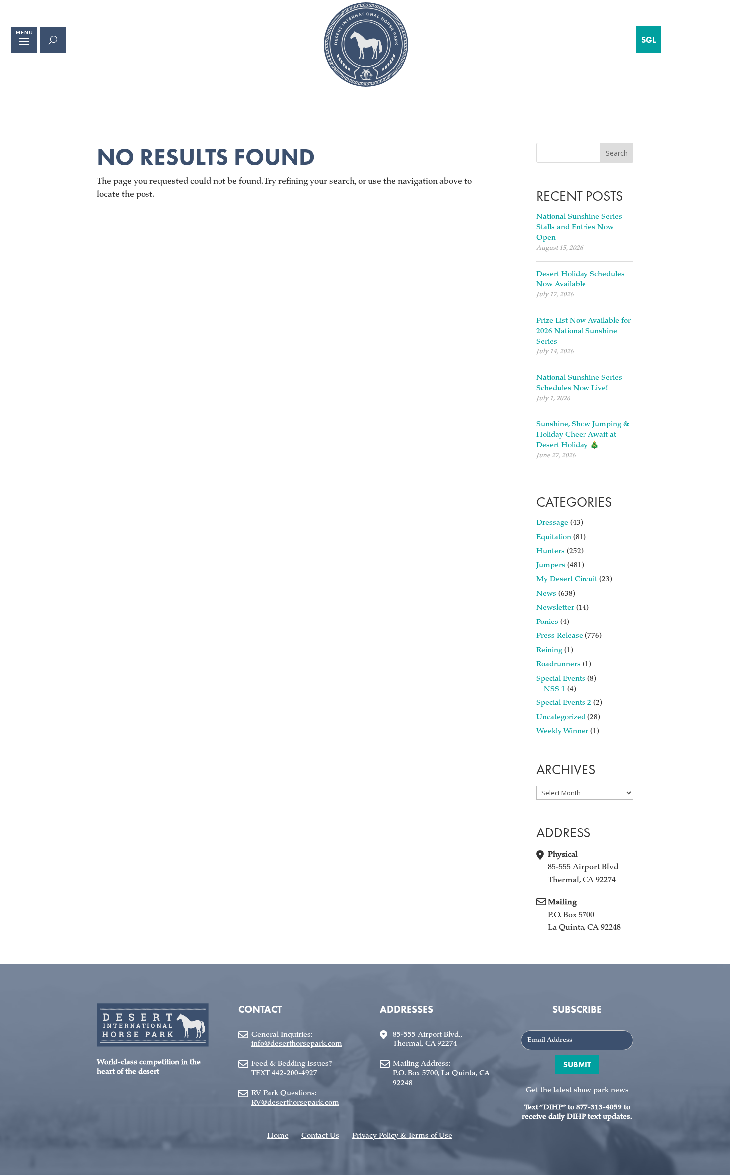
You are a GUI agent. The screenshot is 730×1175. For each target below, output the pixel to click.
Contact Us (320, 1136)
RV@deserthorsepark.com (295, 1102)
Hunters (550, 551)
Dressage (552, 523)
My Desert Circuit (566, 579)
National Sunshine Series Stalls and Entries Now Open (579, 227)
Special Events (560, 679)
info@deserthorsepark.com (296, 1044)
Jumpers (550, 565)
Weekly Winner (562, 731)
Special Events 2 (563, 703)
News (546, 594)
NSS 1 (554, 689)
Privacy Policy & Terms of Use (402, 1136)
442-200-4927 (294, 1073)
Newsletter (555, 608)
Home (278, 1136)
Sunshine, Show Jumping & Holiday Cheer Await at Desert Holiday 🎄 (582, 435)
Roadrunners (558, 664)
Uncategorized (560, 717)
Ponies (547, 622)
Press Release (559, 636)
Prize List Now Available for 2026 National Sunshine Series (583, 331)
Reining (549, 650)
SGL (648, 39)
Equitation (553, 537)
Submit (577, 1064)
